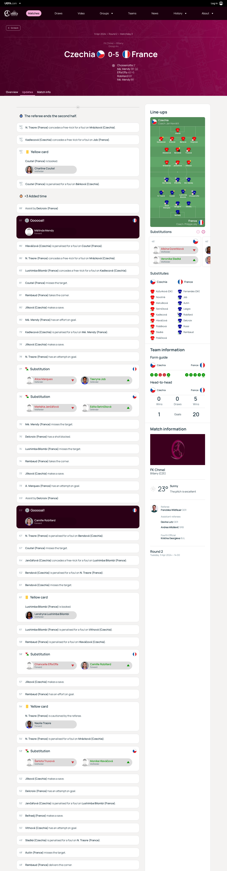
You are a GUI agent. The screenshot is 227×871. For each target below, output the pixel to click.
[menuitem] (37, 13)
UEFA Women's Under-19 (11, 13)
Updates (27, 92)
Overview (12, 92)
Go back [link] (14, 27)
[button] (106, 13)
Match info (44, 92)
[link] (34, 13)
